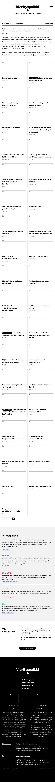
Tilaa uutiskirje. (6, 549)
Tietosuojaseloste (27, 683)
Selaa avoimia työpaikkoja (9, 597)
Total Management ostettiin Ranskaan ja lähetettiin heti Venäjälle (14, 412)
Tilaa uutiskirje (27, 648)
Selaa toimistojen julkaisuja (9, 581)
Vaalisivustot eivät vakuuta (38, 256)
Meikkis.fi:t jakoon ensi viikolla (39, 461)
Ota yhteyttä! (17, 736)
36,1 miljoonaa (7, 486)
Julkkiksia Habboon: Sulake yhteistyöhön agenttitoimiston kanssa (39, 335)
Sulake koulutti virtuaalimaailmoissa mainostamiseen (9, 308)
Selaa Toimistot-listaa (8, 612)
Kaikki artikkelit (6, 566)
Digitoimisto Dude (20, 747)
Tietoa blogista (27, 680)
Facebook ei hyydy (35, 207)
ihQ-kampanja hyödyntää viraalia (40, 486)
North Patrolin (6, 717)
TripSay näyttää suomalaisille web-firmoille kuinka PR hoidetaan (12, 182)
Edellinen (6, 518)
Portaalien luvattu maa (10, 78)
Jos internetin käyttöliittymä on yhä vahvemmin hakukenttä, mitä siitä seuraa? (40, 130)
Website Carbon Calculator (38, 762)
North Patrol (34, 715)
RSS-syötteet (27, 688)
